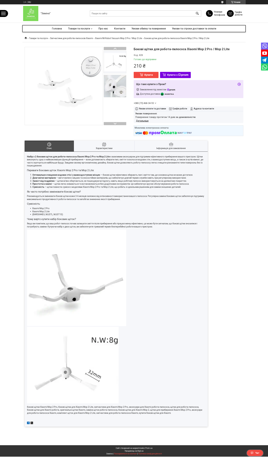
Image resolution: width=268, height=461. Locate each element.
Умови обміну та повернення (149, 28)
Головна (57, 28)
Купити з (172, 74)
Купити (148, 74)
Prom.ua (148, 448)
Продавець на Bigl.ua (134, 451)
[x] (32, 423)
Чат (257, 453)
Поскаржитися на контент (125, 454)
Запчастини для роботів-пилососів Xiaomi (71, 38)
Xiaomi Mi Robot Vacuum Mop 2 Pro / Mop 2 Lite (118, 38)
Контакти (119, 28)
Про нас (103, 28)
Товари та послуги (79, 28)
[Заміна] (30, 13)
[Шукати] (197, 13)
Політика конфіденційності (150, 454)
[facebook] (28, 423)
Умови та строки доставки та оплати (194, 28)
